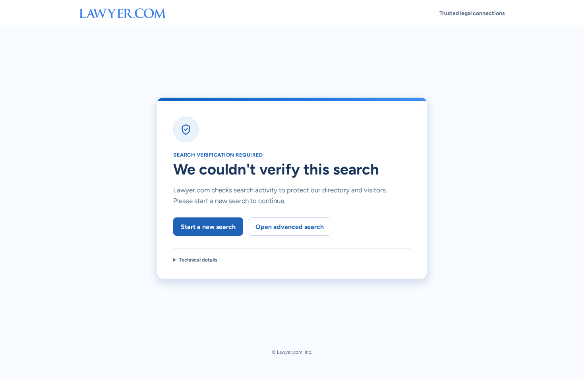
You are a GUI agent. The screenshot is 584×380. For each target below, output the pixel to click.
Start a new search (208, 227)
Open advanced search (289, 227)
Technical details (198, 260)
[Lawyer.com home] (122, 13)
